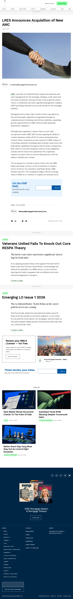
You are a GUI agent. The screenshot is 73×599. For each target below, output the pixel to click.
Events (13, 9)
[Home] (5, 3)
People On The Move (10, 576)
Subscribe (62, 3)
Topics (33, 9)
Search (69, 4)
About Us (53, 596)
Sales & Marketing (10, 558)
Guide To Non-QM (32, 548)
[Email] (26, 221)
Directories (22, 9)
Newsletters (49, 3)
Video (62, 9)
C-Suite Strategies (46, 420)
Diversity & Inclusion (10, 573)
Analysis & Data (9, 546)
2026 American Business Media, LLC (12, 596)
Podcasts (53, 9)
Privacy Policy (67, 596)
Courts (5, 239)
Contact (59, 596)
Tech (6, 420)
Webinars (43, 9)
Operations (7, 567)
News (4, 528)
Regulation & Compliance (12, 549)
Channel (6, 540)
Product (7, 537)
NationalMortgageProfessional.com (24, 85)
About (51, 528)
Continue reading (17, 280)
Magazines (30, 531)
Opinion (6, 564)
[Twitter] (23, 221)
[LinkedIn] (15, 221)
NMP (70, 9)
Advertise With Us (44, 596)
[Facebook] (12, 221)
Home (5, 531)
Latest (4, 9)
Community (7, 552)
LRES (13, 94)
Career (5, 293)
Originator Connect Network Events (57, 532)
